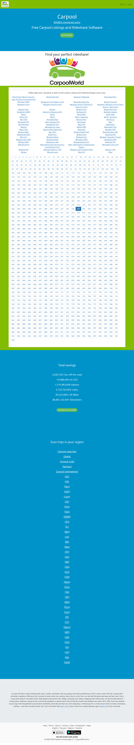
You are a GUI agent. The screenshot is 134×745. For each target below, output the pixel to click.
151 (62, 181)
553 (73, 260)
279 (105, 205)
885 (29, 328)
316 (89, 213)
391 (62, 229)
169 (51, 185)
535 (83, 256)
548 (45, 260)
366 (34, 225)
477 (94, 244)
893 (73, 328)
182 (13, 189)
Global (67, 456)
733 (73, 296)
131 (62, 177)
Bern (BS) (23, 119)
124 (24, 177)
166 (34, 185)
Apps (89, 725)
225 (29, 197)
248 (45, 201)
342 (13, 221)
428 (45, 236)
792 (67, 308)
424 (24, 236)
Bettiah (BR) (81, 127)
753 (73, 300)
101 (117, 169)
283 (18, 209)
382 (13, 229)
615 (83, 272)
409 (51, 233)
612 (67, 272)
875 (83, 324)
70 (89, 165)
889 (51, 328)
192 (67, 189)
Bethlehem (110, 124)
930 (56, 336)
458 (100, 240)
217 (94, 193)
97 (98, 169)
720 (111, 292)
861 (116, 320)
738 (100, 296)
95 (89, 169)
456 (89, 240)
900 (111, 328)
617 (94, 272)
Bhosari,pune (52, 152)
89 (62, 169)
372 (67, 225)
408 (45, 233)
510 (56, 252)
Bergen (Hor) (23, 109)
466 (34, 244)
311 (62, 213)
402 (13, 233)
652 (67, 280)
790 (56, 308)
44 (85, 161)
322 (13, 217)
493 (73, 248)
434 (78, 236)
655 (83, 280)
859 (105, 320)
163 (18, 185)
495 (83, 248)
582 (13, 268)
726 (34, 296)
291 (62, 209)
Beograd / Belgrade (81, 97)
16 (72, 157)
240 (111, 197)
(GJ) (67, 647)
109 (51, 173)
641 (116, 276)
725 (29, 296)
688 (45, 288)
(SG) (67, 476)
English (55, 728)
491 (62, 248)
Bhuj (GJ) (81, 152)
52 (121, 161)
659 (105, 280)
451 (62, 240)
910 (56, 332)
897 (94, 328)
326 (34, 217)
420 (111, 233)
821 (116, 312)
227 (40, 197)
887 (40, 328)
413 (73, 233)
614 (78, 272)
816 (89, 312)
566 (34, 264)
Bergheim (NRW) (23, 112)
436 (89, 236)
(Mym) (67, 627)
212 (67, 193)
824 (24, 316)
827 (40, 316)
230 (56, 197)
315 (83, 213)
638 (100, 276)
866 (34, 324)
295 (83, 209)
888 (45, 328)
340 (111, 217)
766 (34, 304)
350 (56, 221)
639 (105, 276)
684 (24, 288)
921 (116, 332)
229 (51, 197)
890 (56, 328)
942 (13, 340)
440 (111, 236)
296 (89, 209)
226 (34, 197)
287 (40, 209)
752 (67, 300)
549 (51, 260)
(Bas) (67, 546)
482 (13, 248)
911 (62, 332)
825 (29, 316)
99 (107, 169)
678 (100, 284)
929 (51, 336)
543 (18, 260)
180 (111, 185)
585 (29, 268)
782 (13, 308)
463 (18, 244)
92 (76, 169)
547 (40, 260)
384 (24, 229)
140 (111, 177)
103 (18, 173)
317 (94, 213)
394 (78, 229)
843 (18, 320)
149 (51, 181)
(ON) (67, 576)
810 (56, 312)
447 (40, 240)
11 (49, 157)
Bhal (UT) (23, 137)
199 (105, 189)
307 (40, 213)
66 (71, 165)
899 (105, 328)
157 (94, 181)
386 (34, 229)
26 (117, 157)
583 (18, 268)
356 (89, 221)
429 (51, 236)
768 (45, 304)
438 (100, 236)
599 (105, 268)
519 (105, 252)
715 (83, 292)
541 (116, 256)
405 (29, 233)
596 (89, 268)
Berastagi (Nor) (110, 97)
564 (24, 264)
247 (40, 201)
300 (111, 209)
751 (62, 300)
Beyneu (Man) (23, 132)
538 (100, 256)
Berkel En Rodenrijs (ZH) (52, 112)
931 (62, 336)
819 (105, 312)
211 (62, 193)
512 (67, 252)
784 (24, 308)
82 (31, 169)
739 (105, 296)
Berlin (23, 114)
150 (56, 181)
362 (13, 225)
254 (78, 201)
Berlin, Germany (110, 117)
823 (18, 316)
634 (78, 276)
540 (111, 256)
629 (51, 276)
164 (24, 185)
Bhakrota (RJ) (110, 134)
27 (121, 157)
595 (83, 268)
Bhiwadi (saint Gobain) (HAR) (81, 150)
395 (83, 229)
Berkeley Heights (110, 112)
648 (45, 280)
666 (34, 284)
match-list (103, 706)
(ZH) (67, 521)
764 (24, 304)
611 (62, 272)
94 (85, 169)
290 (56, 209)
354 (78, 221)
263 (18, 205)
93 (80, 169)
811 (62, 312)
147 (40, 181)
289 (51, 209)
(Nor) (67, 486)
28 (13, 161)
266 (34, 205)
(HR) (67, 637)
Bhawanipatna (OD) (81, 142)
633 (73, 276)
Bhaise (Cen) (81, 134)
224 (24, 197)
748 (45, 300)
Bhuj (110, 152)
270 (56, 205)
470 (56, 244)
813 (73, 312)
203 (18, 193)
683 (18, 288)
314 (78, 213)
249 (51, 201)
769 (51, 304)
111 (62, 173)
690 (56, 288)
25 (112, 157)
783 (18, 308)
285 (29, 209)
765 (29, 304)
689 (51, 288)
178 (100, 185)
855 (83, 320)
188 (45, 189)
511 (62, 252)
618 (100, 272)
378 (100, 225)
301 (116, 209)
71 (94, 165)
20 (90, 157)
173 (73, 185)
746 (34, 300)
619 (105, 272)
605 (29, 272)
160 (111, 181)
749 (51, 300)
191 (62, 189)
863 (18, 324)
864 (24, 324)
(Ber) (67, 531)
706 (34, 292)
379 (105, 225)
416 (89, 233)
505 (29, 252)
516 (89, 252)
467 (40, 244)
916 (89, 332)
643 (18, 280)
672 (67, 284)
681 (116, 284)
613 (73, 272)
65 (67, 165)
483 (18, 248)
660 (111, 280)
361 (116, 221)
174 (78, 185)
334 (78, 217)
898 (100, 328)
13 (58, 157)
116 (89, 173)
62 (53, 165)
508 (45, 252)
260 (111, 201)
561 (116, 260)
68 (80, 165)
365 (29, 225)
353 (73, 221)
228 (45, 197)
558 (100, 260)
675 (83, 284)
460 (111, 240)
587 (40, 268)
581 (116, 264)
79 (17, 169)
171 (62, 185)
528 (45, 256)
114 (78, 173)
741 (116, 296)
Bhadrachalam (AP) (110, 132)
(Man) (67, 581)
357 (94, 221)
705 (29, 292)
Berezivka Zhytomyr (81, 102)
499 (105, 248)
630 (56, 276)
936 (89, 336)
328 (45, 217)
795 (83, 308)
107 (40, 173)
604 (24, 272)
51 (116, 161)
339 (105, 217)
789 (51, 308)
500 (111, 248)
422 (13, 236)
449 (51, 240)
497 (94, 248)
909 (51, 332)
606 (34, 272)
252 (67, 201)
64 (62, 165)
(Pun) (67, 607)
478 (100, 244)
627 (40, 276)
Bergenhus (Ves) (110, 109)
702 (13, 292)
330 (56, 217)
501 (116, 248)
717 (94, 292)
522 (13, 256)
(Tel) (67, 592)
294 (78, 209)
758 (100, 300)
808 (45, 312)
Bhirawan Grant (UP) (110, 145)
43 (80, 161)
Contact (65, 725)
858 (100, 320)
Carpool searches (67, 451)
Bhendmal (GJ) (23, 145)
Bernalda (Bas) (52, 119)
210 (56, 193)
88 (58, 169)
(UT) (67, 622)
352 (67, 221)
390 (56, 229)
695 (83, 288)
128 (45, 177)
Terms (51, 725)
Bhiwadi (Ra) (23, 150)
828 (45, 316)
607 (40, 272)
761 (116, 300)
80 (22, 169)
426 (34, 236)
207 (40, 193)
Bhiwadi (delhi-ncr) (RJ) (52, 150)
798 (100, 308)
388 (45, 229)
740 (111, 296)
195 (83, 189)
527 (40, 256)
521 (116, 252)
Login (130, 4)
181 (116, 185)
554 (78, 260)
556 (89, 260)
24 (108, 157)
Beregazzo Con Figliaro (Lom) (52, 102)
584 (24, 268)
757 (94, 300)
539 (105, 256)
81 (26, 169)
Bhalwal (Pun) (81, 137)
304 (24, 213)
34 (40, 161)
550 (56, 260)
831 (62, 316)
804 (24, 312)
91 (71, 169)
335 (83, 217)
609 (51, 272)
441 (116, 236)
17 (76, 157)
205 (29, 193)
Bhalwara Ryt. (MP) (23, 140)
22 (99, 157)
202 (13, 193)
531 (62, 256)
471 (62, 244)
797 (94, 308)
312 (67, 213)
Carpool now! (67, 461)
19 (85, 157)
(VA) (67, 481)
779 (105, 304)
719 (105, 292)
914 (78, 332)
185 (29, 189)
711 (62, 292)
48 (103, 161)
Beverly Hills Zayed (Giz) (52, 129)
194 (78, 189)
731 (62, 296)
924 (24, 336)
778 (100, 304)
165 (29, 185)
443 (18, 240)
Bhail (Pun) (52, 134)
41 (71, 161)
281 (116, 205)
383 (18, 229)
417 (94, 233)
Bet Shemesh (23, 124)
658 (100, 280)
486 (34, 248)
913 (73, 332)
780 (111, 304)
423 (18, 236)
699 (105, 288)
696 (89, 288)
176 (89, 185)
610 (56, 272)
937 (94, 336)
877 (94, 324)
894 (78, 328)
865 (29, 324)
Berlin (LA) (24, 117)
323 (18, 217)
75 (112, 165)
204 (24, 193)
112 (67, 173)
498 (100, 248)
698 (100, 288)
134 (78, 177)
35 (44, 161)
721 (116, 292)
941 (116, 336)
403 (18, 233)
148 (45, 181)
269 (51, 205)
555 (83, 260)
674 (78, 284)
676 (89, 284)
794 (78, 308)
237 (94, 197)
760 (111, 300)
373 (73, 225)
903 (18, 332)
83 (35, 169)
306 (34, 213)
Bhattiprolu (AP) (52, 142)
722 (13, 296)
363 (18, 225)
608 (45, 272)
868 (45, 324)
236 (89, 197)
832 (67, 316)
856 (89, 320)
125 (29, 177)
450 (56, 240)
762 (13, 304)
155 (83, 181)
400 (111, 229)
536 (89, 256)
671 (62, 284)
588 (45, 268)
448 (45, 240)
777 (94, 304)
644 (24, 280)
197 (94, 189)
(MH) (67, 602)
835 (83, 316)
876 (89, 324)
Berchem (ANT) (24, 102)
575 (83, 264)
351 (62, 221)
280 (111, 205)
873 (73, 324)
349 (51, 221)
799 (105, 308)
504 (24, 252)
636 (89, 276)
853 (73, 320)
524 (24, 256)
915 (83, 332)
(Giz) (67, 571)
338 (100, 217)
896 (89, 328)
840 (111, 316)
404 (24, 233)
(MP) (67, 632)
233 (73, 197)
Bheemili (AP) (110, 142)
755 (83, 300)
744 (24, 300)
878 (100, 324)
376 (89, 225)
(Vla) (67, 566)
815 (83, 312)
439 (105, 236)
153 (73, 181)
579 (105, 264)
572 (67, 264)
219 (105, 193)
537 (94, 256)
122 (13, 177)
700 (111, 288)
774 (78, 304)
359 (105, 221)
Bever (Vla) (23, 129)
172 (67, 185)
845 (29, 320)
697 (94, 288)
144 (24, 181)
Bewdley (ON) (110, 129)
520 (111, 252)
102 (13, 173)
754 (78, 300)
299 (105, 209)
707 (40, 292)
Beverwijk (81, 129)
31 (26, 161)
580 (111, 264)
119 (105, 173)
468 (45, 244)
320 (111, 213)
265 (29, 205)
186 (34, 189)
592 (67, 268)
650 (56, 280)
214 (78, 193)
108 (45, 173)
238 (100, 197)
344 (24, 221)
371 (62, 225)
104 (24, 173)
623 (18, 276)
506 (34, 252)
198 (100, 189)
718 (100, 292)
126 (34, 177)
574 (78, 264)
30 (22, 161)
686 (34, 288)
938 (100, 336)
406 (34, 233)
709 (51, 292)
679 (105, 284)
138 (100, 177)
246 (34, 201)
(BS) (67, 541)
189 (51, 189)
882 (13, 328)
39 (62, 161)
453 (73, 240)
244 (24, 201)
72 (98, 165)
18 (81, 157)
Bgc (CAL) (52, 132)
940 (111, 336)
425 (29, 236)
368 (45, 225)
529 (51, 256)
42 (76, 161)
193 (73, 189)
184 (24, 189)
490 (56, 248)
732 (67, 296)
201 (116, 189)
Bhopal (23, 152)
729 (51, 296)
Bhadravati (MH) (23, 134)
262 (13, 205)
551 (62, 260)
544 (24, 260)
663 (18, 284)
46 (94, 161)
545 (29, 260)
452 (67, 240)
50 (112, 161)
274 (78, 205)
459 (105, 240)
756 (89, 300)
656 (89, 280)
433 (73, 236)
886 (34, 328)
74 (107, 165)
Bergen (52, 109)
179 (105, 185)
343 (18, 221)
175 (83, 185)
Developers (80, 725)
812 (67, 312)
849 (51, 320)
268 (45, 205)
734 (78, 296)
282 (13, 209)
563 (18, 264)
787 (40, 308)
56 (26, 165)
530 (56, 256)
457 (94, 240)
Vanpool (67, 466)
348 (45, 221)
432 (67, 236)
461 (116, 240)
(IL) (67, 526)
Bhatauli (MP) (23, 142)
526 (34, 256)
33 (35, 161)
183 (18, 189)
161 (116, 181)
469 (51, 244)
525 (29, 256)
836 (89, 316)
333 (73, 217)
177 (94, 185)
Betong (23, 127)
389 (51, 229)
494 (78, 248)
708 (45, 292)
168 (45, 185)
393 (73, 229)
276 (89, 205)
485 (29, 248)
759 (105, 300)
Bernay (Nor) (81, 119)
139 (105, 177)
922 (13, 336)
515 (83, 252)
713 (73, 292)
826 (34, 316)
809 (51, 312)
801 (116, 308)
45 (89, 161)
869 (51, 324)
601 (116, 268)
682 (13, 288)
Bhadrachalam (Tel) (81, 132)
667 (40, 284)
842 (13, 320)
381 (116, 225)
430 (56, 236)
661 (116, 280)
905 (29, 332)
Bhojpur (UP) (110, 150)
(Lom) (67, 496)
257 (94, 201)
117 (94, 173)
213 (73, 193)
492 (67, 248)
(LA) (67, 536)
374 (78, 225)
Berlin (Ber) (81, 114)
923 (18, 336)
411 (62, 233)
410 (56, 233)
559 (105, 260)
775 (83, 304)
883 (18, 328)
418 (100, 233)
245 (29, 201)
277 (94, 205)
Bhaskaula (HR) (110, 140)
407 (40, 233)
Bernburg (110, 119)
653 (73, 280)
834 (78, 316)
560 (111, 260)
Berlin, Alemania (81, 117)
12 (54, 157)
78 (13, 169)
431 (62, 236)
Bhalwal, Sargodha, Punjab (110, 137)
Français (63, 728)
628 (45, 276)
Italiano (71, 728)
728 (45, 296)
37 (53, 161)
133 (73, 177)
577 (94, 264)
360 (111, 221)
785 (29, 308)
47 (98, 161)
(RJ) (67, 617)
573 (73, 264)
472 (67, 244)
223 (18, 197)
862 (13, 324)
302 (13, 213)
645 (29, 280)
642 (13, 280)
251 (62, 201)
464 (24, 244)
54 (17, 165)
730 (56, 296)
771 (62, 304)
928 (45, 336)
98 (103, 169)
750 (56, 300)
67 (76, 165)
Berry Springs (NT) (52, 122)
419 (105, 233)
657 (94, 280)
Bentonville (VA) (52, 97)
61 (49, 165)
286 (34, 209)
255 (83, 201)
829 (51, 316)
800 (111, 308)
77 (121, 165)
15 (67, 157)
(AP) (67, 597)
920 (111, 332)
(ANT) (67, 491)
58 (35, 165)
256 (89, 201)
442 (13, 240)
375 (83, 225)
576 (89, 264)
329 (51, 217)
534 (78, 256)
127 (40, 177)
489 (51, 248)
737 (94, 296)
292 (67, 209)
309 (51, 213)
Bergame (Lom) (23, 104)
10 (45, 157)
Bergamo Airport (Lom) (52, 104)
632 (67, 276)
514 (78, 252)
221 (116, 193)
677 (94, 284)
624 (24, 276)
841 (116, 316)
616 (89, 272)
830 (56, 316)
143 (18, 181)
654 (78, 280)
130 (56, 177)
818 (100, 312)
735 (83, 296)
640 (111, 276)
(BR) (67, 561)
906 (34, 332)
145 (29, 181)
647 (40, 280)
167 (40, 185)
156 (89, 181)
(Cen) (67, 612)
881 (116, 324)
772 (67, 304)
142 (13, 181)
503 (18, 252)
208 (45, 193)
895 (83, 328)
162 (13, 185)
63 (58, 165)
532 (67, 256)
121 (116, 173)
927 (40, 336)
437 (94, 236)
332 (67, 217)
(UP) (67, 652)
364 (24, 225)
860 (111, 320)
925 (29, 336)
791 (62, 308)
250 (56, 201)
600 (111, 268)
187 (40, 189)
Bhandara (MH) (81, 140)
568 (45, 264)
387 (40, 229)
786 (34, 308)
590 (56, 268)
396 (89, 229)
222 (13, 197)
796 (89, 308)
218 (100, 193)
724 (24, 296)
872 (67, 324)
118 (100, 173)
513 (73, 252)
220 (111, 193)
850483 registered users (67, 22)
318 (100, 213)
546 (34, 260)
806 (34, 312)
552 (67, 260)
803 (18, 312)
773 (73, 304)
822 (13, 316)
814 (78, 312)
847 (40, 320)
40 (67, 161)
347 (40, 221)
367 (40, 225)
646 (34, 280)
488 (45, 248)
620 (111, 272)
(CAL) (67, 586)
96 (94, 169)
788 (45, 308)
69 (85, 165)
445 (29, 240)
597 (94, 268)
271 (62, 205)
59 (40, 165)
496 (89, 248)
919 (105, 332)
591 (62, 268)
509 (51, 252)
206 (34, 193)
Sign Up (123, 4)
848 (45, 320)
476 (89, 244)
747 (40, 300)
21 (94, 157)
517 (94, 252)
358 (100, 221)
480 (111, 244)
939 (105, 336)
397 (94, 229)
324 (24, 217)
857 (94, 320)
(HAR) (67, 662)
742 (13, 300)
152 (67, 181)
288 (45, 209)
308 (45, 213)
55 (22, 165)
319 (105, 213)
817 (94, 312)
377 (94, 225)
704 (24, 292)
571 (62, 264)
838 (100, 316)
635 (83, 276)
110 (56, 173)
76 (116, 165)
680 (111, 284)
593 (73, 268)
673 (73, 284)
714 (78, 292)
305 (29, 213)
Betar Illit (81, 124)
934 (78, 336)
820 (111, 312)
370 (56, 225)
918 (100, 332)
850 (56, 320)
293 (73, 209)
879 (105, 324)
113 (73, 173)
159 (105, 181)
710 (56, 292)
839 (105, 316)
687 (40, 288)
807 (40, 312)
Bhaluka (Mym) (52, 137)
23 (103, 157)
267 (40, 205)
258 (100, 201)
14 (63, 157)
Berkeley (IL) (81, 112)
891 (62, 328)
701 (116, 288)
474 (78, 244)
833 (73, 316)
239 (105, 197)
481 (116, 244)
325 (29, 217)
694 (78, 288)
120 (111, 173)
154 (78, 181)
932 (67, 336)
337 (94, 217)
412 (67, 233)
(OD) (67, 642)
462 (13, 244)
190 (56, 189)
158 (100, 181)
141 (116, 177)
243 (18, 201)
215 (83, 193)
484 (24, 248)
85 (44, 169)
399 (105, 229)
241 (116, 197)
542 (13, 260)
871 (62, 324)
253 (73, 201)
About (57, 725)
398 (100, 229)
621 (116, 272)
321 (116, 213)
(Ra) (67, 657)
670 (56, 284)
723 (18, 296)
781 (116, 304)
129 (51, 177)
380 (111, 225)
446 (34, 240)
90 (67, 169)
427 (40, 236)
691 (62, 288)
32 (31, 161)
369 (51, 225)
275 (83, 205)
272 (67, 205)
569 (51, 264)
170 (56, 185)
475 (83, 244)
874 (78, 324)
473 (73, 244)
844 (24, 320)
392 (67, 229)
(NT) (67, 551)
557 (94, 260)
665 (29, 284)
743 (18, 300)
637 (94, 276)
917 (94, 332)
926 (34, 336)
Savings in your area (67, 410)
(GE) (67, 501)
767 (40, 304)
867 (40, 324)
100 (112, 169)
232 (67, 197)
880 (111, 324)
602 (13, 272)
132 (67, 177)
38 (58, 161)
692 (67, 288)
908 (45, 332)
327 (40, 217)
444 (24, 240)
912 (67, 332)
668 (45, 284)
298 (100, 209)
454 (78, 240)
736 (89, 296)
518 (100, 252)
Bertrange (81, 122)
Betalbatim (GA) (52, 124)
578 (100, 264)
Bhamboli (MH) (52, 140)
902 (13, 332)
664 (24, 284)
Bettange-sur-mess (52, 127)
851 (62, 320)
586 (34, 268)
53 (13, 165)
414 (78, 233)
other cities (64, 706)
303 (18, 213)
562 (13, 264)
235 (83, 197)
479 (105, 244)
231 (62, 197)
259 (105, 201)
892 (67, 328)
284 (24, 209)
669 (51, 284)
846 (34, 320)
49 (107, 161)
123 (18, 177)
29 (17, 161)
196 (89, 189)
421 (116, 233)
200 (111, 189)
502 (13, 252)
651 (62, 280)
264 (24, 205)
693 (73, 288)
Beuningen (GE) (110, 127)
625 (29, 276)
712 (67, 292)
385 (29, 229)
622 (13, 276)
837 (94, 316)
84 (40, 169)
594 (78, 268)
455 (83, 240)
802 (13, 312)
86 (49, 169)
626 (34, 276)
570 (56, 264)
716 (89, 292)
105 (29, 173)
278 (100, 205)
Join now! (67, 35)
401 (116, 229)
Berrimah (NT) (23, 122)
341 (116, 217)
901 (116, 328)
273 (73, 205)
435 (83, 236)
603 (18, 272)
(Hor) (67, 506)
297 (94, 209)
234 (78, 197)
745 (29, 300)
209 (51, 193)
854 (78, 320)
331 (62, 217)
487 (40, 248)
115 (83, 173)
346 (34, 221)
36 (49, 161)
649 (51, 280)
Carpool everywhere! (67, 471)
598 (100, 268)
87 (53, 169)
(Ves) (67, 511)
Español (79, 728)
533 (73, 256)
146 (34, 181)
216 (89, 193)
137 (94, 177)
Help (45, 725)
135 (83, 177)
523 (18, 256)
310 (56, 213)
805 (29, 312)
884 (24, 328)
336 (89, 217)
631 (62, 276)
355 (83, 221)
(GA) (67, 556)
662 (13, 284)
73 (103, 165)
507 (40, 252)
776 (89, 304)
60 (44, 165)
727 (40, 296)
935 (83, 336)
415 (83, 233)
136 (89, 177)
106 (34, 173)
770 (56, 304)
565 (29, 264)
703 (18, 292)
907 (40, 332)
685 (29, 288)
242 (13, 201)
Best (110, 122)
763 (18, 304)
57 (31, 165)
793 (73, 308)
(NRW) (67, 516)
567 (40, 264)
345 (29, 221)
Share (72, 725)
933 (73, 336)
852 (67, 320)
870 (56, 324)
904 (24, 332)
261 (116, 201)
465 (29, 244)
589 (51, 268)
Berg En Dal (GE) (110, 102)
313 (73, 213)
